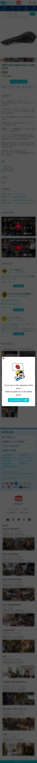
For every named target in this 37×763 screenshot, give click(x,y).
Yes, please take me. (17, 400)
